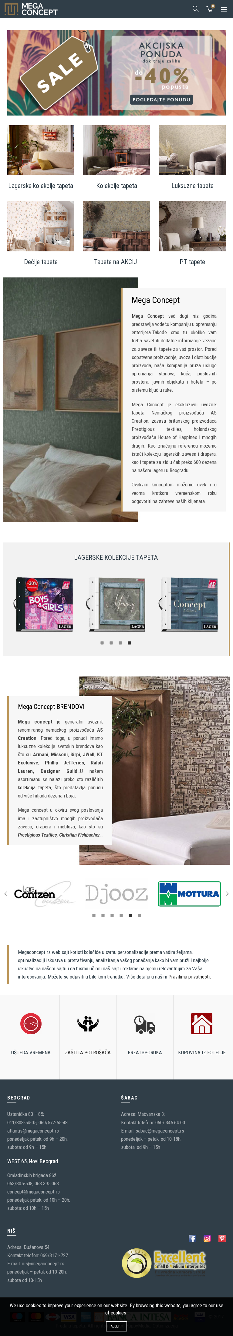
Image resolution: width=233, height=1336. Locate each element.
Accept (117, 1326)
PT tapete (192, 262)
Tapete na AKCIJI (116, 262)
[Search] (196, 8)
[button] (6, 894)
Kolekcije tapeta (116, 186)
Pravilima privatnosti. (189, 977)
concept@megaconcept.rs (33, 1192)
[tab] (102, 642)
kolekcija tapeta (34, 787)
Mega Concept (148, 316)
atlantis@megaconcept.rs (33, 1131)
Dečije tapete (41, 262)
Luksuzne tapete (192, 186)
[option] (43, 604)
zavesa (159, 421)
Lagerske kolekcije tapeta (40, 186)
